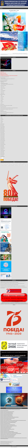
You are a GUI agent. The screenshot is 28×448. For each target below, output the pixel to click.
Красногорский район (2, 140)
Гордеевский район (2, 127)
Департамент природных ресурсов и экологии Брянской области (8, 422)
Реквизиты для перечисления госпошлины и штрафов (6, 105)
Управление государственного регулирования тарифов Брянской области (9, 432)
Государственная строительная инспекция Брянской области (7, 435)
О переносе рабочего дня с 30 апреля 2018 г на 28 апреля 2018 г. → (20, 53)
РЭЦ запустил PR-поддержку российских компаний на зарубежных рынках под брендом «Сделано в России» (12, 283)
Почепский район (2, 146)
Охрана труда (1, 110)
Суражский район (2, 152)
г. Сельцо (1, 120)
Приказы (2, 100)
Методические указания (3, 85)
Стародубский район (2, 150)
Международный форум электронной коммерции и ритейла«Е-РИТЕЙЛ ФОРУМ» (9, 284)
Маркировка (20, 163)
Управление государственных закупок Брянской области (7, 431)
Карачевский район (2, 134)
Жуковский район (2, 132)
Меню (1, 8)
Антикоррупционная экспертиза (4, 83)
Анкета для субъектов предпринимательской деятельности (6, 112)
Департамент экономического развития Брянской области (7, 411)
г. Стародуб (1, 121)
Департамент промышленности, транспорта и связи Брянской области (8, 421)
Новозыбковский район (2, 144)
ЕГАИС (5, 163)
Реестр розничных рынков (3, 106)
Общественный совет (2, 94)
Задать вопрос (2, 96)
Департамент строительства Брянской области (5, 419)
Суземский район (2, 151)
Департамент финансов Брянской (4, 410)
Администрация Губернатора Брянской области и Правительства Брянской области (10, 409)
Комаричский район (2, 139)
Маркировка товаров (25, 163)
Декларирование (2, 163)
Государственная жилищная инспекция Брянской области (7, 436)
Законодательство (9, 163)
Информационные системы (3, 111)
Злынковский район (2, 133)
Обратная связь (2, 93)
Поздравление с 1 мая (14, 10)
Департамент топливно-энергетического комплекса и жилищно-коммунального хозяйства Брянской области (13, 420)
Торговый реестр (2, 104)
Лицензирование (17, 163)
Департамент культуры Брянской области (5, 423)
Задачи (1, 95)
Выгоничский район (2, 126)
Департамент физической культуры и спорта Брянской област (7, 424)
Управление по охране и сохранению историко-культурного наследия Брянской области (10, 433)
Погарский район (2, 145)
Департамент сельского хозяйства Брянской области (6, 412)
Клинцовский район (2, 138)
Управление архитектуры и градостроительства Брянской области (8, 434)
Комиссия (2, 89)
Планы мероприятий (3, 90)
